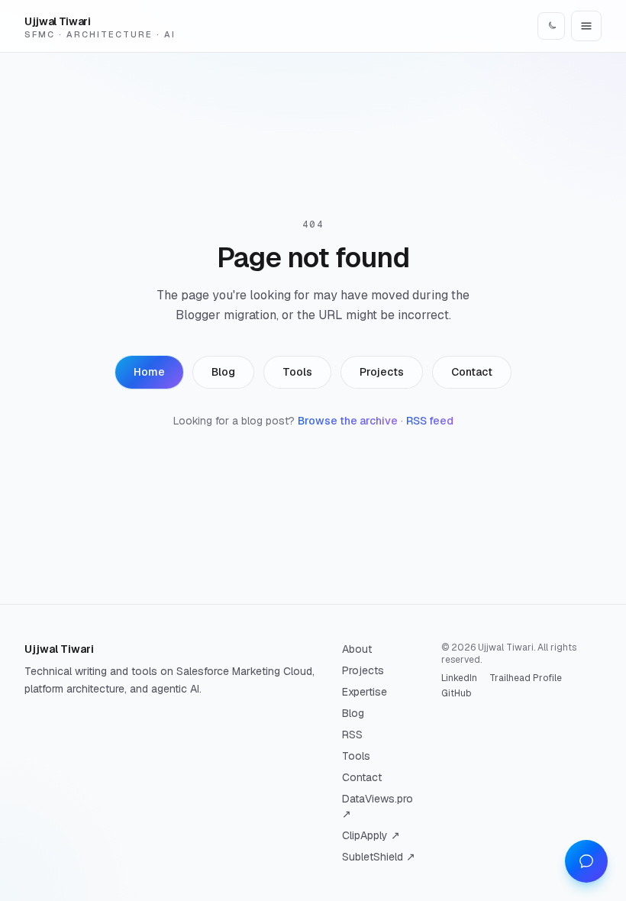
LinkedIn (459, 678)
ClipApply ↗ (371, 835)
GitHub (456, 693)
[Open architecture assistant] (586, 861)
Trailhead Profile (525, 678)
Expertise (364, 692)
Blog (223, 372)
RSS (352, 734)
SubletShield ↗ (378, 857)
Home (149, 372)
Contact (471, 372)
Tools (297, 372)
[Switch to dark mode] (551, 26)
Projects (382, 372)
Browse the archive (348, 421)
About (357, 649)
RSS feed (429, 421)
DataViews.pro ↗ (377, 806)
